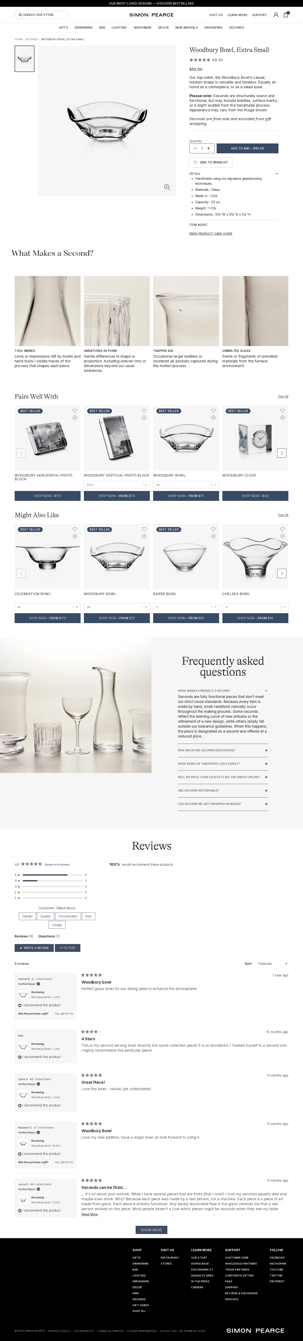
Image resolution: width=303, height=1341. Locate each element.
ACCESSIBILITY (84, 1331)
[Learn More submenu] (249, 14)
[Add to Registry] (74, 417)
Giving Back (200, 1263)
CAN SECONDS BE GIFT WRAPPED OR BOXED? (209, 804)
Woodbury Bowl (169, 475)
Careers (197, 1287)
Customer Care (237, 1257)
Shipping (231, 1287)
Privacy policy (59, 1331)
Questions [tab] (49, 937)
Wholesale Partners (241, 1263)
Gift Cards (141, 1305)
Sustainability (202, 1269)
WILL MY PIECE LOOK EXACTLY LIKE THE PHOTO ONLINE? (219, 777)
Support (259, 15)
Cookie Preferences (142, 1331)
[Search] (20, 14)
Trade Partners (237, 1269)
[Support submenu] (269, 14)
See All (283, 396)
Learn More (237, 15)
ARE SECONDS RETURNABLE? (198, 790)
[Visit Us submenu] (225, 14)
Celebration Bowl (33, 594)
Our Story (199, 1257)
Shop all (139, 1311)
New (136, 1293)
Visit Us (216, 15)
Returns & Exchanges (241, 1293)
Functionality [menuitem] (68, 916)
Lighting (119, 27)
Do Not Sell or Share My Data (183, 1331)
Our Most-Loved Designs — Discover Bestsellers (151, 3)
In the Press (200, 1281)
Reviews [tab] (24, 937)
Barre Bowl (164, 594)
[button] (167, 187)
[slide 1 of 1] (24, 59)
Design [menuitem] (27, 916)
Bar (102, 27)
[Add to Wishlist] (75, 411)
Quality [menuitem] (45, 916)
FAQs (228, 1281)
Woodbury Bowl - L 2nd (45, 997)
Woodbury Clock (239, 475)
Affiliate (231, 1299)
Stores (166, 1263)
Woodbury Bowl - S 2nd (45, 1202)
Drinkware (84, 27)
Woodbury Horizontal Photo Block (44, 477)
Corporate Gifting (239, 1275)
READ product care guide (211, 233)
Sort (248, 964)
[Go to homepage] (151, 15)
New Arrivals (186, 27)
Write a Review (38, 949)
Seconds (236, 27)
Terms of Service (111, 1331)
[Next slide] (281, 453)
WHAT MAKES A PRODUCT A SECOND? (204, 690)
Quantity (195, 141)
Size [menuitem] (88, 916)
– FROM (117, 496)
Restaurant (170, 1257)
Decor (163, 27)
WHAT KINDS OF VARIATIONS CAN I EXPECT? (209, 763)
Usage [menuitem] (57, 925)
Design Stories (202, 1275)
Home (18, 39)
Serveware (143, 27)
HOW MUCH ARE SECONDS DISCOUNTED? (206, 750)
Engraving (213, 27)
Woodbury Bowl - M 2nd (45, 1145)
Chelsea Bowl (236, 594)
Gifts (63, 27)
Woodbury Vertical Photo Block (116, 475)
